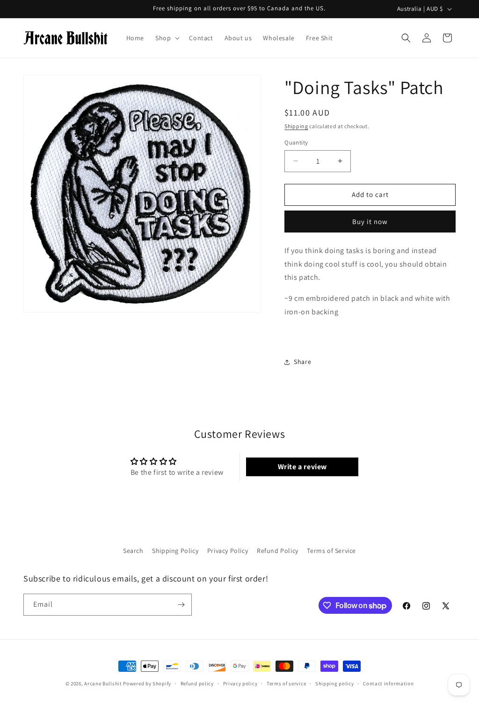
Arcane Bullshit (103, 683)
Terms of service (286, 683)
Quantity (296, 142)
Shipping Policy (175, 550)
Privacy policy (240, 683)
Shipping (296, 126)
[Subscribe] (181, 605)
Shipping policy (334, 683)
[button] (166, 38)
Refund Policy (277, 550)
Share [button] (302, 361)
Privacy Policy (227, 550)
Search (133, 550)
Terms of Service (331, 550)
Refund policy (197, 683)
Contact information (388, 683)
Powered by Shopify (147, 683)
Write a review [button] (302, 467)
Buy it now (370, 221)
